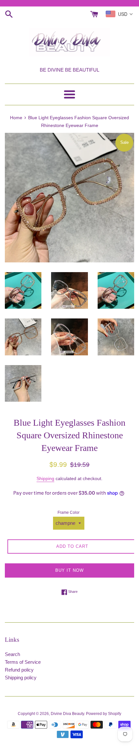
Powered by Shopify (103, 713)
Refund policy (19, 670)
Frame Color (69, 512)
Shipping (45, 478)
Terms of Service (23, 662)
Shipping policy (21, 677)
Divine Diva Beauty (67, 713)
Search (12, 654)
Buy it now (69, 570)
